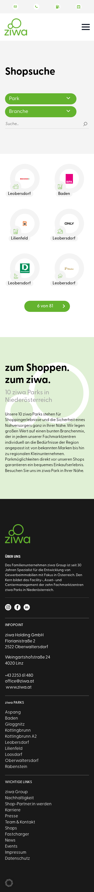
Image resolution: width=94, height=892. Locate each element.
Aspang (13, 712)
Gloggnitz (15, 724)
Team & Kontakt (20, 822)
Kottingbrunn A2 (21, 736)
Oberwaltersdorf (22, 761)
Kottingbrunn (18, 730)
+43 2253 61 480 (19, 675)
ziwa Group (16, 792)
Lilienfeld (14, 749)
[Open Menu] (86, 27)
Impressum (15, 852)
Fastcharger (17, 834)
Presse (11, 816)
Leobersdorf (17, 742)
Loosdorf (13, 755)
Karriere (13, 810)
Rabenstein (16, 767)
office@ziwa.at (19, 681)
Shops (11, 828)
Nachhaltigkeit (19, 798)
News (10, 840)
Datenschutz (17, 858)
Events (11, 846)
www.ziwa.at (18, 687)
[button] (9, 883)
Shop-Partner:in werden (28, 804)
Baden (11, 718)
